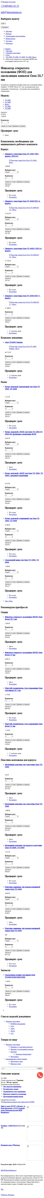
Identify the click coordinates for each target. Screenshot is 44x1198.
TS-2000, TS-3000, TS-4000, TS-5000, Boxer (21, 57)
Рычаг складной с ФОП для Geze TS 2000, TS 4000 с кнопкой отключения (24, 474)
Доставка (9, 41)
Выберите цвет (10, 170)
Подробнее (13, 197)
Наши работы (10, 39)
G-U (12, 1033)
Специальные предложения (15, 36)
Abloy (13, 1029)
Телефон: (4, 1126)
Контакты (9, 43)
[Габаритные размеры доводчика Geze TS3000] (17, 1102)
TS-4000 (8, 108)
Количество (5, 120)
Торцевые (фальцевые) (23, 1054)
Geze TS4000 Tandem (14, 342)
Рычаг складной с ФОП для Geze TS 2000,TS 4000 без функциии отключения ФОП (23, 433)
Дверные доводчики (13, 53)
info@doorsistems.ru (11, 12)
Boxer (7, 104)
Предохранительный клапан (13, 1096)
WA (2, 1189)
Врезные (14, 1052)
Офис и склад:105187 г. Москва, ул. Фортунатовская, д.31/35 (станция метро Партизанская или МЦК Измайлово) (13, 1109)
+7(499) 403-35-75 (14, 1126)
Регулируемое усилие (10, 1089)
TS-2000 (8, 106)
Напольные (15, 1057)
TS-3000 (8, 100)
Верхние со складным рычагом (21, 1047)
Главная (7, 49)
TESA (13, 1031)
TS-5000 (8, 102)
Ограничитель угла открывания (14, 1091)
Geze (8, 55)
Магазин (9, 31)
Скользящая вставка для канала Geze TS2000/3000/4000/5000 (20, 976)
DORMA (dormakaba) (18, 1024)
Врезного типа (16, 1064)
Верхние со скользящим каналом (22, 1049)
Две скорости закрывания (12, 1086)
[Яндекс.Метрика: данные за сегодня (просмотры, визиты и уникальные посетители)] (7, 1195)
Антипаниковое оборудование (16, 1059)
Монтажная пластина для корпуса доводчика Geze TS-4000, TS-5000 (23, 846)
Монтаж (8, 34)
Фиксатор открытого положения (14, 1094)
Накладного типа (17, 1061)
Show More (9, 601)
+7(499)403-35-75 (10, 6)
